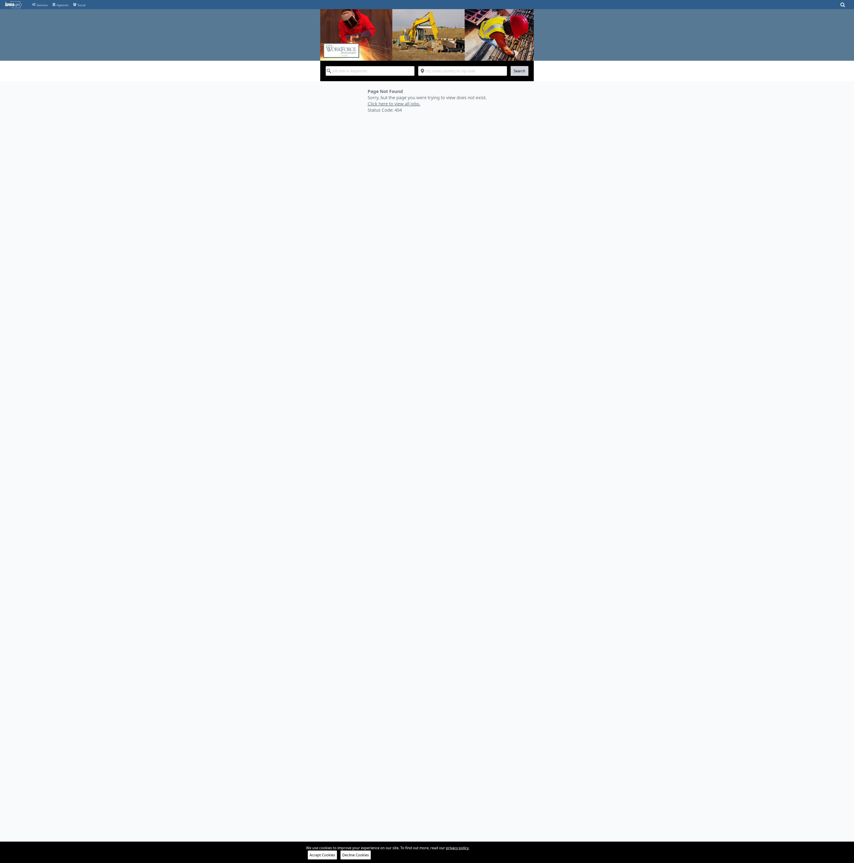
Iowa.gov (16, 4)
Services (42, 5)
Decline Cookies (355, 855)
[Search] (842, 6)
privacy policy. (457, 847)
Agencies (62, 5)
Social (81, 5)
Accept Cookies (322, 855)
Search (519, 71)
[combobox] (370, 71)
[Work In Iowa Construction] (427, 35)
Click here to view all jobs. (394, 104)
